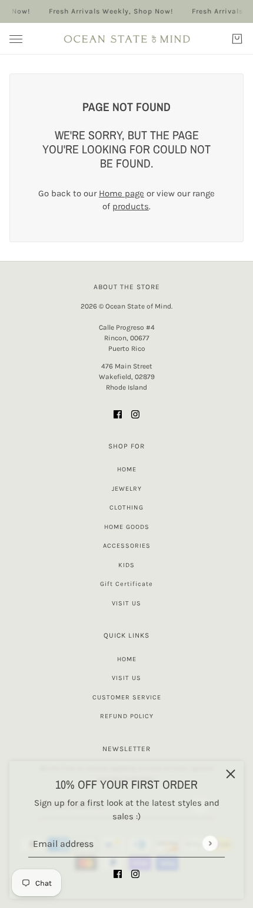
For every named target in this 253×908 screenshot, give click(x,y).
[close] (231, 774)
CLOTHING (126, 507)
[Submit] (210, 843)
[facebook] (117, 873)
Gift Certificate (126, 584)
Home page (121, 193)
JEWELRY (127, 488)
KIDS (126, 565)
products (130, 206)
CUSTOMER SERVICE (126, 697)
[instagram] (135, 873)
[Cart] (237, 38)
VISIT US (126, 603)
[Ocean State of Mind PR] (126, 39)
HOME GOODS (126, 527)
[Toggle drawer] (15, 39)
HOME (127, 469)
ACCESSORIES (127, 546)
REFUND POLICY (127, 716)
